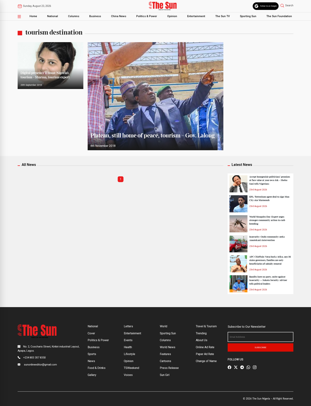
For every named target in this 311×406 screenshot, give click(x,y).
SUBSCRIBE (260, 347)
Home (33, 16)
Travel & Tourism (206, 326)
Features (165, 354)
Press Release (169, 368)
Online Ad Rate (205, 347)
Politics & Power (146, 16)
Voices (128, 375)
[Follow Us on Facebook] (229, 367)
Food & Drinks (96, 368)
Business (95, 16)
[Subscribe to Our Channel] (242, 367)
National (52, 16)
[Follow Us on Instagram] (254, 367)
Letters (128, 326)
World (163, 326)
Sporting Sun (248, 16)
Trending (201, 333)
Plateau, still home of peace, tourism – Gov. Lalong (153, 136)
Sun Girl (164, 375)
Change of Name (206, 361)
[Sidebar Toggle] (19, 16)
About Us (201, 340)
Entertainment (196, 16)
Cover (91, 333)
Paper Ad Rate (205, 354)
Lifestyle (129, 354)
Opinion (172, 16)
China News (118, 16)
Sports (92, 354)
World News (167, 347)
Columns (73, 16)
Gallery (92, 375)
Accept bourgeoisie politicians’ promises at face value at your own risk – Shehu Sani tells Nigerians (269, 180)
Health (128, 347)
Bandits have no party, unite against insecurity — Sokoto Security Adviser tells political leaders (268, 280)
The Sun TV (222, 16)
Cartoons (165, 361)
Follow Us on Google (268, 6)
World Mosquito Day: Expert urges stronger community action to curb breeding (267, 220)
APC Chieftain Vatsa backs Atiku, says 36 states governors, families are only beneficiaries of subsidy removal (270, 260)
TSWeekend (131, 368)
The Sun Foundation (279, 16)
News (91, 361)
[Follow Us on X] (236, 367)
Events (128, 340)
